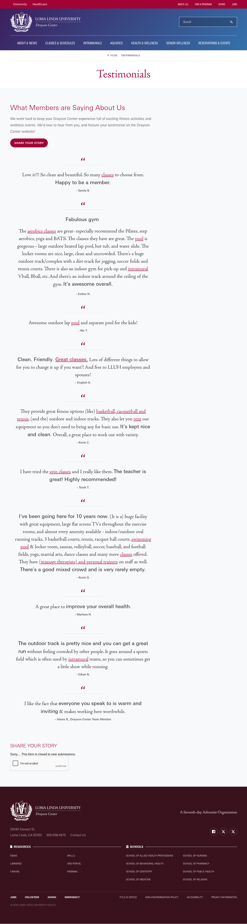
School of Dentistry (139, 871)
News (13, 855)
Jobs (234, 4)
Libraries (16, 863)
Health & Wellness (144, 43)
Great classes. (71, 359)
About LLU (182, 4)
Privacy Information (224, 897)
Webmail (72, 871)
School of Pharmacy (196, 863)
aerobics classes (41, 231)
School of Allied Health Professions (149, 855)
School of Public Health (198, 871)
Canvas (14, 871)
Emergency (72, 897)
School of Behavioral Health (144, 863)
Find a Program (203, 4)
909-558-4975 (56, 835)
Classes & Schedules (60, 43)
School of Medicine (138, 879)
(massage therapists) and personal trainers (78, 562)
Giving (221, 4)
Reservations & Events (214, 43)
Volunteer (32, 897)
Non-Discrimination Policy (161, 897)
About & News (27, 43)
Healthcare (40, 4)
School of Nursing (195, 855)
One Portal (74, 863)
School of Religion (195, 879)
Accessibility (195, 897)
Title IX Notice (128, 897)
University (20, 4)
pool (139, 239)
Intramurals (92, 43)
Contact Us (78, 835)
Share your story (29, 142)
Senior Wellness (178, 43)
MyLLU (71, 855)
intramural (138, 269)
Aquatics (116, 43)
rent (137, 419)
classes (108, 175)
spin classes (60, 472)
